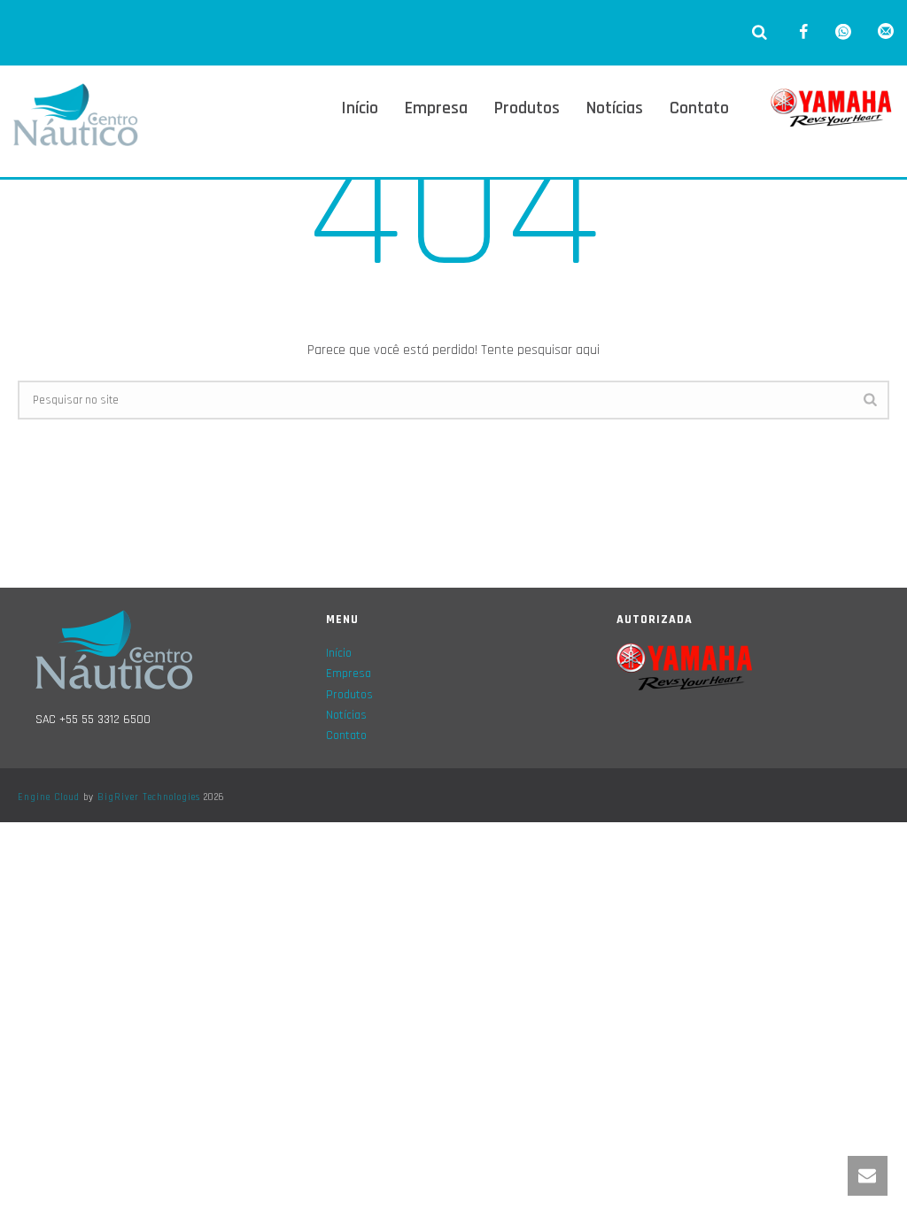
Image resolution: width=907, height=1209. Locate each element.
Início (359, 107)
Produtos (527, 107)
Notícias (614, 107)
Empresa (436, 107)
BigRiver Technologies (148, 797)
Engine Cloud (49, 797)
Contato (699, 107)
